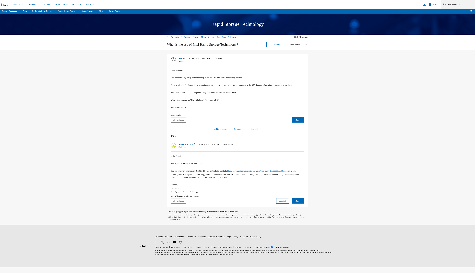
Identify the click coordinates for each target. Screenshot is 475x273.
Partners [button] (74, 4)
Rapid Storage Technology (232, 37)
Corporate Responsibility (228, 242)
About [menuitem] (25, 11)
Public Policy (255, 242)
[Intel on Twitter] (162, 248)
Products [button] (18, 4)
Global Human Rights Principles (307, 258)
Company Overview (163, 242)
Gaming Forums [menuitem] (91, 11)
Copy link (282, 206)
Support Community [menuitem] (10, 11)
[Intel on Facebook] (156, 248)
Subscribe (276, 44)
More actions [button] (296, 44)
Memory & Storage (211, 37)
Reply (297, 122)
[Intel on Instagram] (180, 248)
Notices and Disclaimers (199, 258)
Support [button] (31, 4)
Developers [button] (60, 4)
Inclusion (244, 242)
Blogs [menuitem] (106, 11)
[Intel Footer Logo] (143, 251)
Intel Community (173, 37)
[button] (303, 59)
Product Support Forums (192, 37)
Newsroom (192, 242)
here (238, 217)
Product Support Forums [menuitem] (69, 11)
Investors (202, 242)
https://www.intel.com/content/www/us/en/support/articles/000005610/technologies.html (215, 176)
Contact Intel (179, 242)
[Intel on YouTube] (174, 248)
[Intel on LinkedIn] (168, 248)
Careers (211, 242)
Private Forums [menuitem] (120, 11)
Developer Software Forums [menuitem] (43, 11)
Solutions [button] (44, 4)
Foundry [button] (88, 4)
